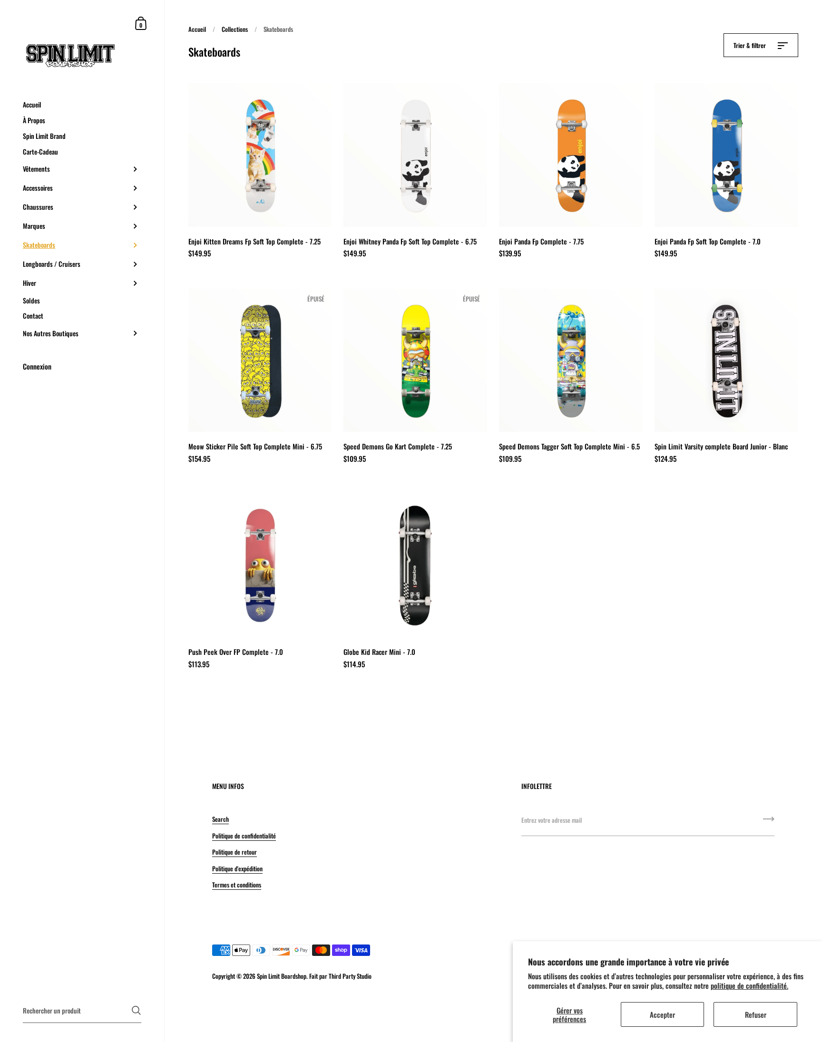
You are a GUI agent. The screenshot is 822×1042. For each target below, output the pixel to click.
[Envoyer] (768, 822)
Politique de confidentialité (244, 835)
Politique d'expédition (237, 868)
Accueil (197, 29)
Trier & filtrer (750, 45)
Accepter (662, 1014)
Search (220, 819)
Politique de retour (234, 852)
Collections (235, 29)
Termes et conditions (236, 884)
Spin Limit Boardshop (281, 976)
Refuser (755, 1014)
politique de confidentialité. (749, 985)
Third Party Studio (350, 976)
